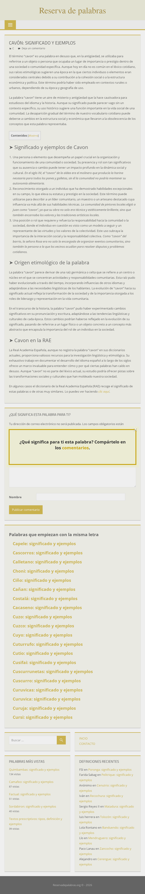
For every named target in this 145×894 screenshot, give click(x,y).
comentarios (75, 448)
